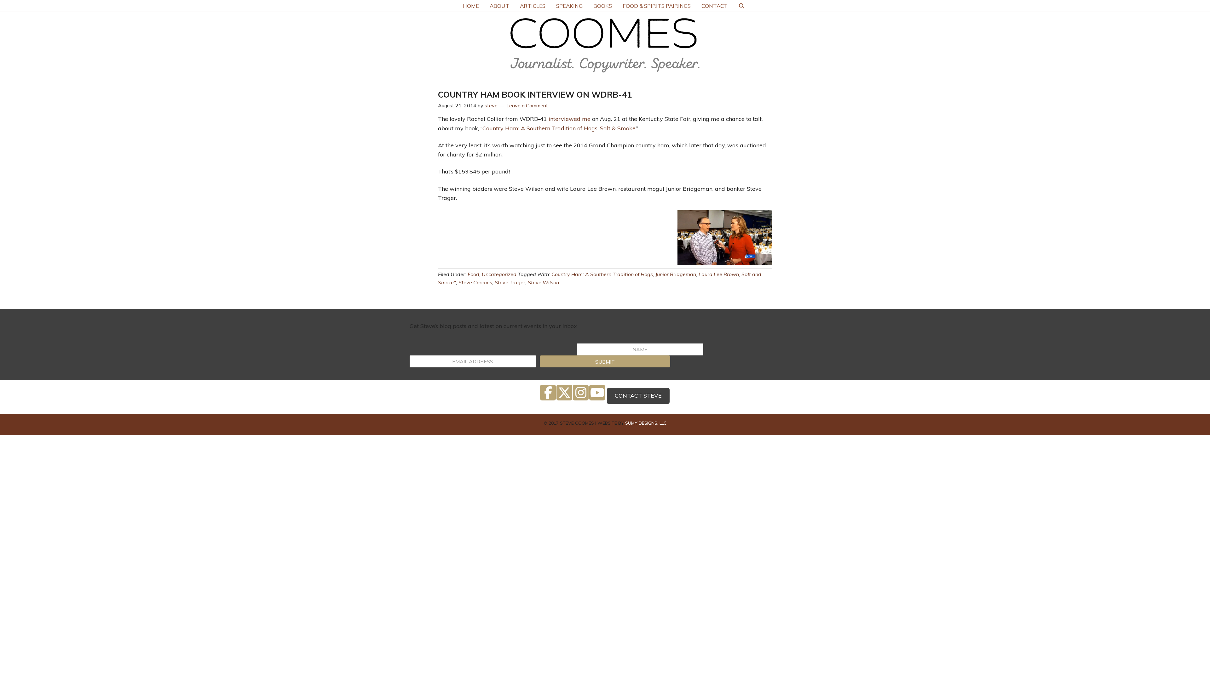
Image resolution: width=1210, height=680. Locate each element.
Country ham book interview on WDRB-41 (535, 94)
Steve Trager (510, 282)
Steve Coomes (475, 282)
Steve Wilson (543, 282)
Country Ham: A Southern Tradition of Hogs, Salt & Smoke (559, 128)
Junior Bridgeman (675, 274)
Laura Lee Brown (719, 274)
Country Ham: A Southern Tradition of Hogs (602, 274)
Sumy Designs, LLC (646, 423)
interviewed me (569, 118)
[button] (605, 361)
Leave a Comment (527, 105)
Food (473, 274)
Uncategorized (499, 274)
